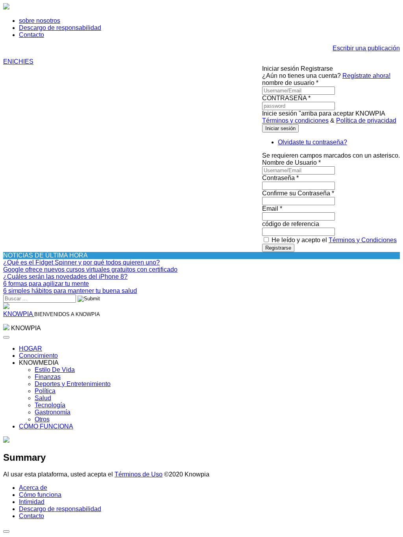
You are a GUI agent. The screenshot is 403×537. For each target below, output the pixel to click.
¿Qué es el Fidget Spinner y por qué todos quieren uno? (81, 262)
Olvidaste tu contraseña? (312, 142)
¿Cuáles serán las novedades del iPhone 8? (65, 276)
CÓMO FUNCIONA (46, 426)
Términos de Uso (139, 474)
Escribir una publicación (366, 48)
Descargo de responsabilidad (60, 27)
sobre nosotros (39, 20)
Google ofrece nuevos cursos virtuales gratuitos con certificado (90, 269)
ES (29, 61)
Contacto (31, 34)
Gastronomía (52, 412)
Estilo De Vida (55, 369)
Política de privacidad (366, 120)
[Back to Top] (6, 531)
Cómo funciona (40, 494)
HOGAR (30, 348)
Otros (42, 419)
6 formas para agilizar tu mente (46, 283)
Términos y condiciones (295, 120)
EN (7, 61)
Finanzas (48, 376)
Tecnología (50, 405)
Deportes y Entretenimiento (73, 384)
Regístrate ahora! (366, 75)
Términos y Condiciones (363, 240)
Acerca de (33, 487)
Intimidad (31, 501)
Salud (43, 398)
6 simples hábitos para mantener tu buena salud (70, 290)
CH (18, 61)
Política (45, 391)
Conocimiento (38, 355)
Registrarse (278, 248)
